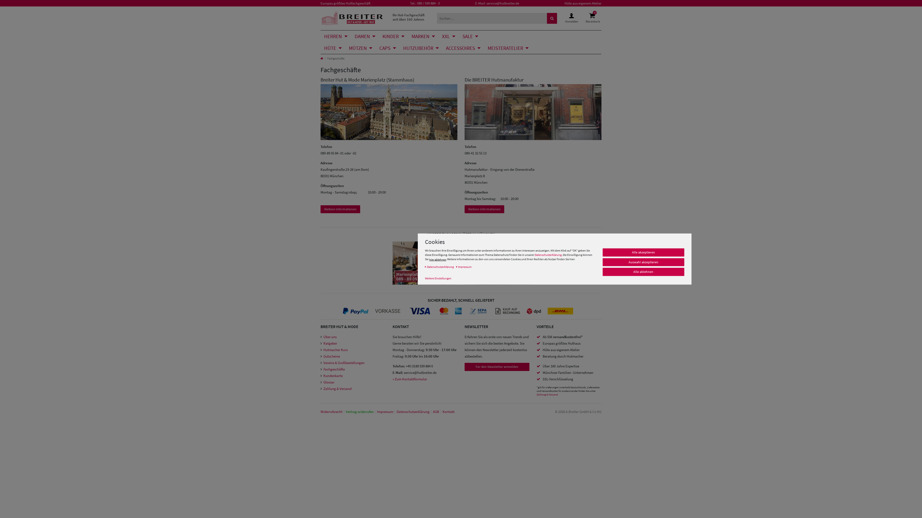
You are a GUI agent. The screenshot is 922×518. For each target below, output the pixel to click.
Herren (333, 36)
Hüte (330, 48)
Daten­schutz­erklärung (413, 411)
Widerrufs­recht (331, 411)
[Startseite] (321, 58)
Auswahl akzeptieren (643, 262)
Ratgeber (330, 343)
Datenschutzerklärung (548, 255)
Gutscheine (331, 356)
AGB (436, 411)
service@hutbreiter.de (502, 3)
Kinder (390, 36)
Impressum (385, 411)
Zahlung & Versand (337, 388)
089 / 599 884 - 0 (428, 3)
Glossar (328, 382)
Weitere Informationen (340, 209)
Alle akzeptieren (643, 252)
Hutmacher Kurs (335, 349)
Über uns (330, 337)
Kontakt (449, 411)
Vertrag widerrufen (360, 411)
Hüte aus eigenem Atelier (582, 3)
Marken (421, 36)
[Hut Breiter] (352, 18)
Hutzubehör (418, 48)
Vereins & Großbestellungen (343, 362)
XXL (446, 36)
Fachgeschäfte (334, 369)
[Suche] (552, 18)
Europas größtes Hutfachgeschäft (345, 3)
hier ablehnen (437, 259)
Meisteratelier (505, 48)
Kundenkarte (333, 375)
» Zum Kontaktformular (410, 379)
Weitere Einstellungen (438, 278)
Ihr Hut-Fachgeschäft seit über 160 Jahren (409, 17)
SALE (467, 36)
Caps (384, 48)
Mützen (358, 48)
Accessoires (460, 48)
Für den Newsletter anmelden (497, 367)
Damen (362, 36)
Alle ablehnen (643, 272)
